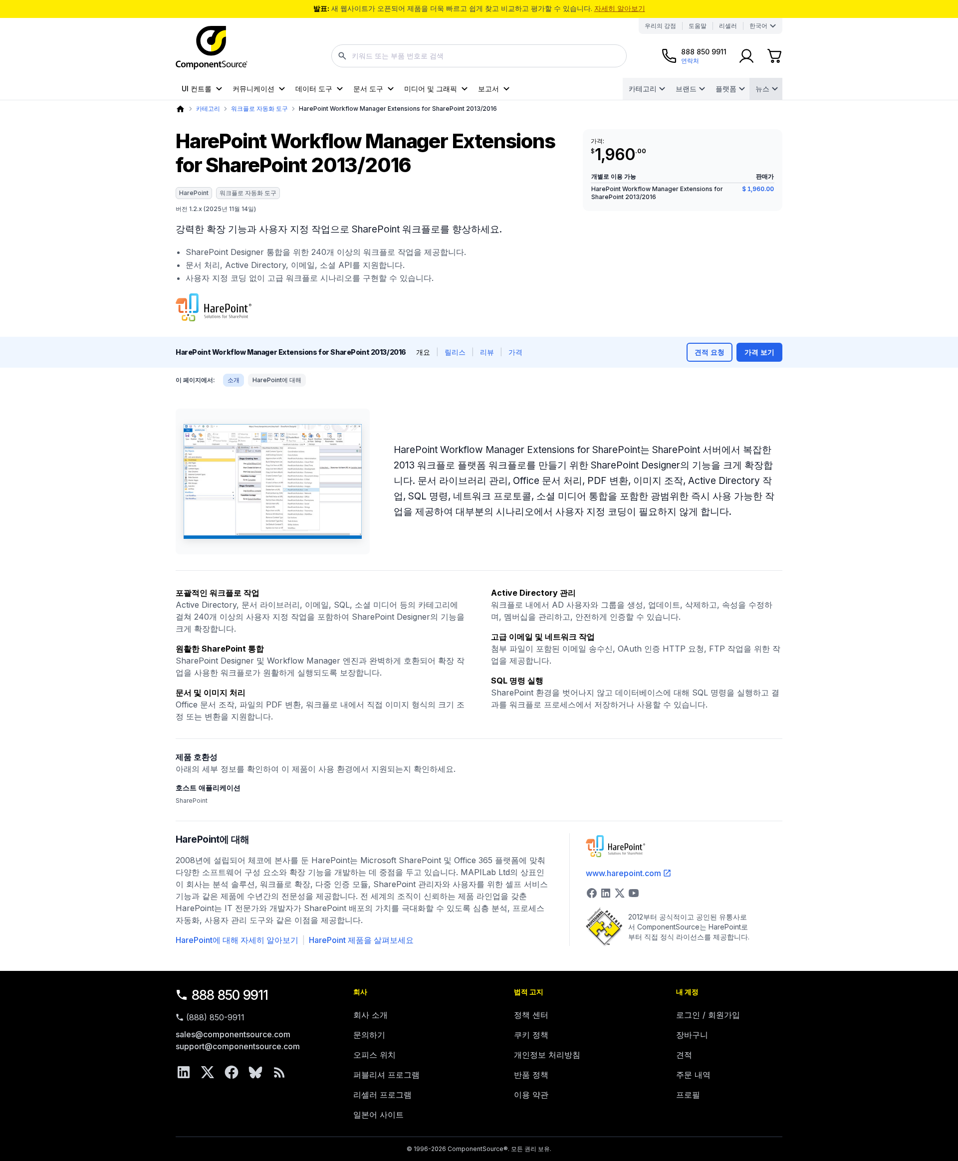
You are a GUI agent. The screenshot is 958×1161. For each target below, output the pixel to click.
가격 (515, 352)
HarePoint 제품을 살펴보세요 (361, 940)
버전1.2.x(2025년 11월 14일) (216, 209)
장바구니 (692, 1035)
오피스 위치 (374, 1055)
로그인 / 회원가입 (708, 1015)
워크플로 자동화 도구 (259, 108)
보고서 (488, 88)
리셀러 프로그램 (382, 1095)
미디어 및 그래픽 (430, 88)
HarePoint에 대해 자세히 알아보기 (237, 940)
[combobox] (479, 55)
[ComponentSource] (211, 48)
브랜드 (686, 88)
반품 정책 (531, 1075)
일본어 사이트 (378, 1115)
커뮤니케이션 (253, 88)
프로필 (688, 1095)
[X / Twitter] (208, 1072)
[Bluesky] (255, 1072)
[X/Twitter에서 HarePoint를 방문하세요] (620, 893)
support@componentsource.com (238, 1046)
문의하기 (369, 1035)
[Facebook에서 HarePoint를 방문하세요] (592, 893)
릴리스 (455, 352)
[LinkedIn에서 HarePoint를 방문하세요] (606, 893)
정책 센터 (531, 1015)
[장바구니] (774, 56)
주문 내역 (693, 1075)
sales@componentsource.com (233, 1034)
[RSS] (279, 1072)
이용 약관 (531, 1095)
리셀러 (728, 25)
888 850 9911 (230, 995)
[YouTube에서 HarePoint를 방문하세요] (634, 893)
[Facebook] (232, 1072)
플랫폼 (726, 88)
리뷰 (487, 352)
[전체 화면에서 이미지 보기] (273, 481)
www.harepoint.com (623, 873)
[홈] (180, 109)
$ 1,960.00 (758, 189)
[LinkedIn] (184, 1072)
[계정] (746, 56)
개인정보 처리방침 (547, 1055)
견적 (684, 1055)
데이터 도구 (313, 88)
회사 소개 (370, 1015)
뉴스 (762, 88)
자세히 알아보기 (619, 8)
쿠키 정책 (531, 1035)
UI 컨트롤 (197, 88)
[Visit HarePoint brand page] (213, 307)
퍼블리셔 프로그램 (386, 1075)
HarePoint (194, 193)
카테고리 (643, 88)
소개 (234, 380)
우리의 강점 (660, 25)
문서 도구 (368, 88)
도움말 (698, 25)
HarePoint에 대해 (276, 380)
